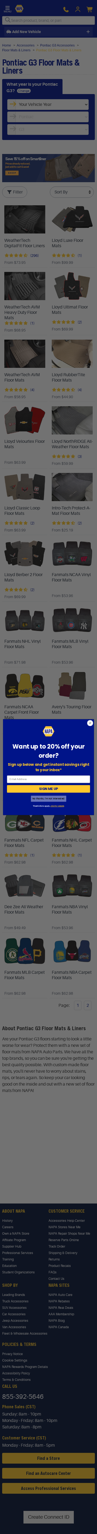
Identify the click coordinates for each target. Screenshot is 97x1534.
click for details (57, 806)
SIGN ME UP (48, 788)
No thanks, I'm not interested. (48, 798)
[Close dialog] (90, 723)
